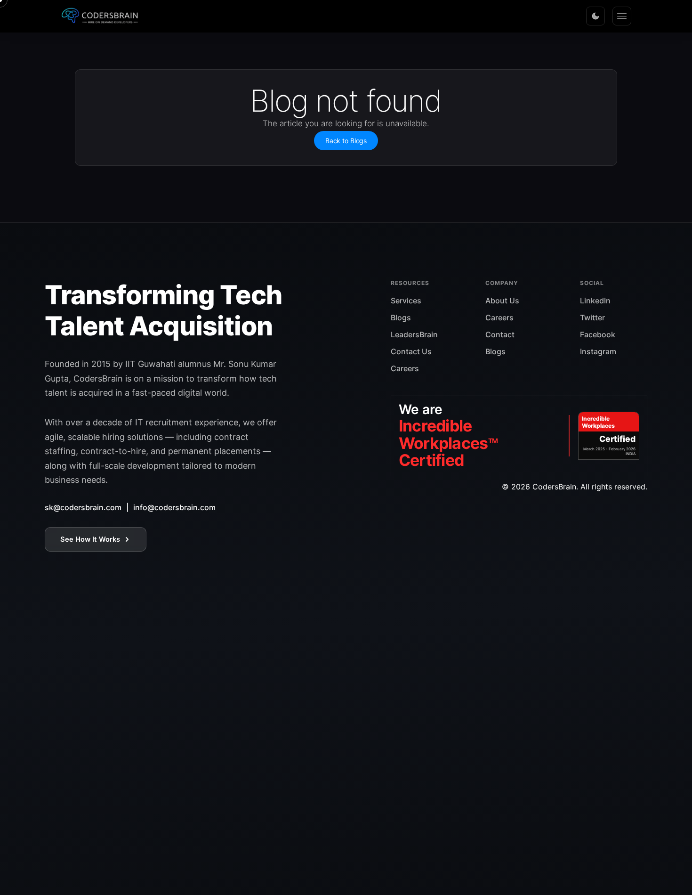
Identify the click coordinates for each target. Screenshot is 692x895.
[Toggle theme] (595, 16)
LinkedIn (595, 300)
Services (406, 300)
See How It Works (90, 539)
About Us (502, 300)
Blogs (401, 317)
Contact (500, 334)
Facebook (597, 334)
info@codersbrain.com (174, 507)
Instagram (598, 351)
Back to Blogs (346, 141)
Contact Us (411, 351)
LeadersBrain (414, 334)
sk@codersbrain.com (83, 507)
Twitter (592, 317)
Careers (405, 368)
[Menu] (621, 16)
